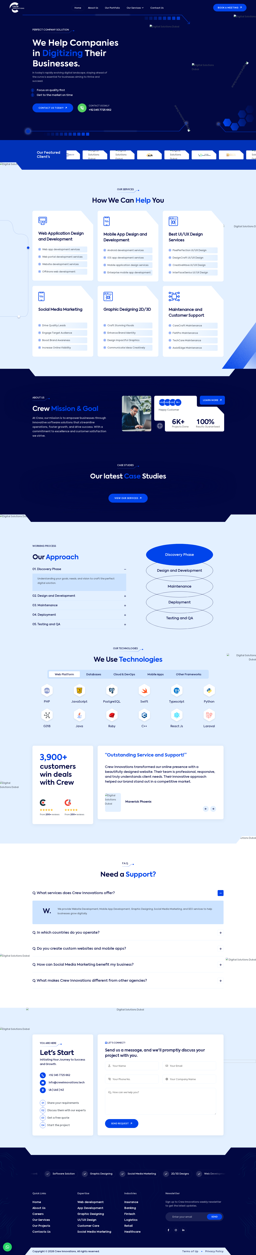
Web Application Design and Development (61, 236)
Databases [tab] (93, 674)
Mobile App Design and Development (125, 237)
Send (214, 1217)
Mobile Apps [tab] (155, 674)
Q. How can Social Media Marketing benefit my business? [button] (83, 964)
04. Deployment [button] (44, 614)
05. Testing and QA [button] (46, 624)
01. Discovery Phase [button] (46, 569)
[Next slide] (213, 809)
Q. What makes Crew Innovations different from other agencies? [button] (89, 980)
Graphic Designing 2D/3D (127, 310)
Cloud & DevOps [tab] (124, 674)
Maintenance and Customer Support (187, 312)
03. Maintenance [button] (45, 605)
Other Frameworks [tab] (188, 674)
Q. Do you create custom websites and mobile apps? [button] (79, 948)
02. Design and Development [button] (53, 596)
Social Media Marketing (60, 310)
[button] (185, 555)
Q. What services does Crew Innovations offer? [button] (73, 893)
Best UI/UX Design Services (186, 237)
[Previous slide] (206, 809)
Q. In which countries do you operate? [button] (66, 932)
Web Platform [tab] (64, 674)
